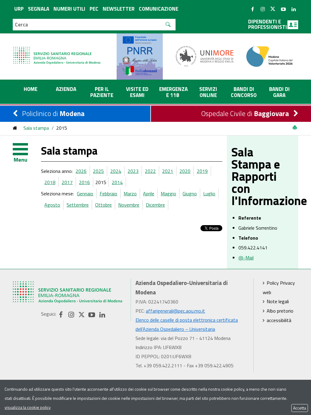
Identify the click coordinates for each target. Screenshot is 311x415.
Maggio (168, 193)
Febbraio (108, 193)
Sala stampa (36, 128)
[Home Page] (57, 49)
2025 (98, 171)
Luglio (209, 193)
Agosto (52, 204)
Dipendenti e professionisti (267, 24)
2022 (150, 171)
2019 (202, 171)
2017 (67, 182)
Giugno (190, 193)
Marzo (130, 193)
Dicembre (155, 204)
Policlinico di (53, 113)
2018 (49, 182)
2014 (117, 182)
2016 (84, 182)
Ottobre (103, 204)
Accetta (299, 408)
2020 (184, 171)
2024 (115, 171)
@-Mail (246, 257)
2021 (167, 171)
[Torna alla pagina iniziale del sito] (15, 128)
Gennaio (85, 193)
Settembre (78, 204)
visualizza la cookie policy (28, 407)
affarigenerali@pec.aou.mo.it (175, 310)
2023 (133, 171)
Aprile (148, 193)
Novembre (128, 204)
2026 (81, 171)
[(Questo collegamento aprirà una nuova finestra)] (204, 56)
